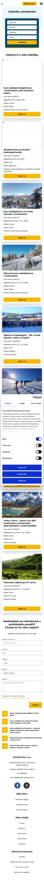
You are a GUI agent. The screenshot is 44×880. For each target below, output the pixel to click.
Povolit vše (22, 467)
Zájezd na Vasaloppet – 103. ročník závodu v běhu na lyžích (22, 336)
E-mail (4, 649)
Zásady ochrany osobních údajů (22, 862)
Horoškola (22, 844)
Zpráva (4, 679)
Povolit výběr (22, 474)
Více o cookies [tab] (36, 403)
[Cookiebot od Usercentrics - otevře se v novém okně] (33, 397)
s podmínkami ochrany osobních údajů (16, 698)
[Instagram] (27, 785)
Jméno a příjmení (8, 639)
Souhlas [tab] (8, 403)
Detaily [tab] (22, 403)
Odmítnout (22, 481)
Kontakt (22, 857)
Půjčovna (22, 828)
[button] (41, 3)
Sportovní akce (22, 810)
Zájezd (4, 669)
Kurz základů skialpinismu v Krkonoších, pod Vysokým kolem (19, 90)
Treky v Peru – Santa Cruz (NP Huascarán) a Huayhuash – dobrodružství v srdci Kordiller (20, 523)
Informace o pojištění (22, 872)
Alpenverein (22, 833)
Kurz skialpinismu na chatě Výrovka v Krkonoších (18, 212)
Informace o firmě (22, 867)
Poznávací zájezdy (22, 799)
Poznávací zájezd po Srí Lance (20, 582)
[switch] (39, 445)
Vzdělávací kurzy (22, 805)
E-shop (22, 823)
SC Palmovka (22, 839)
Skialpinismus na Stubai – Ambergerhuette (17, 150)
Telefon (4, 659)
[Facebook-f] (17, 785)
